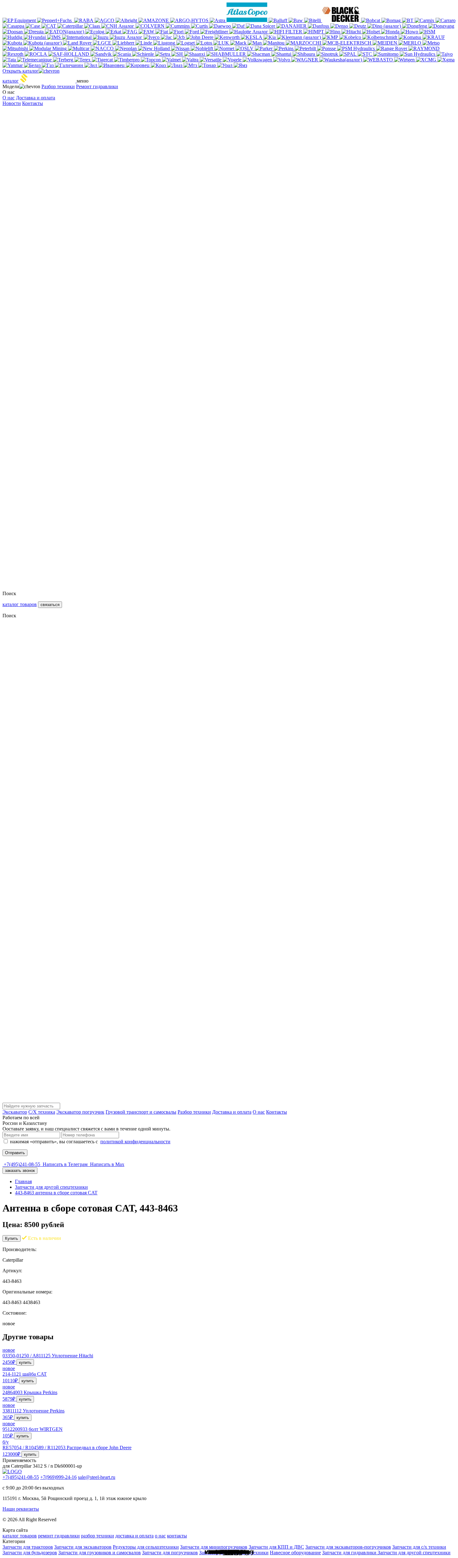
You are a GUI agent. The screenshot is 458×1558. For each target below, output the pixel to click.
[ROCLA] (36, 54)
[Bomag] (391, 20)
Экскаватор (14, 1112)
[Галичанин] (69, 65)
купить (25, 1362)
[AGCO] (105, 20)
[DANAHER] (292, 26)
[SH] (177, 54)
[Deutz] (358, 26)
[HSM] (427, 31)
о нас (160, 1535)
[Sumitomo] (386, 54)
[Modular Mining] (48, 48)
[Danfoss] (319, 26)
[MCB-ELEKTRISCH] (347, 42)
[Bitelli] (313, 20)
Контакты (32, 103)
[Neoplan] (126, 48)
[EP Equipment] (19, 20)
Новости (11, 103)
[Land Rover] (78, 42)
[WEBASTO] (378, 59)
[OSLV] (245, 48)
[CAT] (49, 26)
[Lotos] (204, 42)
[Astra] (218, 20)
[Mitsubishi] (15, 48)
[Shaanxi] (195, 54)
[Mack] (239, 42)
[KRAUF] (433, 37)
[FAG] (130, 31)
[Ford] (192, 31)
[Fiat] (162, 31)
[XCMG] (426, 59)
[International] (77, 37)
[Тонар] (207, 65)
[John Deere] (200, 37)
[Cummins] (178, 26)
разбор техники (97, 1535)
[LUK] (221, 42)
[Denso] (339, 26)
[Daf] (239, 26)
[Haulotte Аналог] (249, 31)
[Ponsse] (327, 48)
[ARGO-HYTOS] (190, 20)
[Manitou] (274, 42)
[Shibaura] (304, 54)
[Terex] (83, 59)
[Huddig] (13, 37)
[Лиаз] (175, 65)
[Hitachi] (351, 31)
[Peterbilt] (306, 48)
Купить (11, 1238)
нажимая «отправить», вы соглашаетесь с (90, 1141)
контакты (177, 1535)
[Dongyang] (441, 26)
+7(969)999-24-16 (58, 1477)
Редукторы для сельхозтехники (146, 1547)
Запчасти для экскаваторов (83, 1547)
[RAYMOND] (424, 48)
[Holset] (371, 31)
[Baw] (296, 20)
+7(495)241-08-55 (20, 1477)
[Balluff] (279, 20)
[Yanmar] (13, 65)
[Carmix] (425, 20)
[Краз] (159, 65)
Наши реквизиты (20, 1509)
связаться (50, 604)
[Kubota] (12, 42)
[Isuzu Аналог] (127, 37)
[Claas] (92, 26)
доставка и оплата (134, 1535)
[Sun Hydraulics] (418, 54)
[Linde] (144, 42)
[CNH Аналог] (118, 26)
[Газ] (48, 65)
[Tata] (9, 59)
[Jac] (167, 37)
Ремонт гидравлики (97, 86)
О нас (8, 97)
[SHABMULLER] (226, 54)
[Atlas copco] (248, 20)
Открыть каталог (20, 71)
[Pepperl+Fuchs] (55, 20)
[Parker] (264, 48)
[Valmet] (172, 59)
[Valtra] (191, 59)
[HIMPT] (314, 31)
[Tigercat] (103, 59)
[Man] (255, 42)
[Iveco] (152, 37)
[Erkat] (114, 31)
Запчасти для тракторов (27, 1547)
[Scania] (122, 54)
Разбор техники (58, 86)
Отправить (15, 1152)
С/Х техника (41, 1112)
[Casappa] (14, 26)
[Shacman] (259, 54)
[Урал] (225, 65)
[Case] (33, 26)
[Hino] (333, 31)
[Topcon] (151, 59)
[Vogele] (233, 59)
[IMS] (54, 37)
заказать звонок (20, 1170)
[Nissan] (181, 48)
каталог (10, 81)
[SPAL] (348, 54)
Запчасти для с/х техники (419, 1547)
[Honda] (391, 31)
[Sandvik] (101, 54)
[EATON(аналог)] (65, 31)
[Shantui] (282, 54)
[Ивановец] (112, 65)
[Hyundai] (35, 37)
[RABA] (84, 20)
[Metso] (431, 42)
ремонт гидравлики (59, 1535)
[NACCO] (103, 48)
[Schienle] (143, 54)
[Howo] (410, 31)
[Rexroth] (13, 54)
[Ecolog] (95, 31)
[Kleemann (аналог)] (299, 37)
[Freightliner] (214, 31)
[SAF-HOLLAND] (69, 54)
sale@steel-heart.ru (96, 1477)
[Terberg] (63, 59)
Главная (23, 1181)
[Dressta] (34, 31)
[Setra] (163, 54)
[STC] (365, 54)
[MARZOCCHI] (304, 42)
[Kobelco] (350, 37)
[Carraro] (446, 20)
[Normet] (225, 48)
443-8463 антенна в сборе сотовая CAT (56, 1192)
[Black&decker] (341, 20)
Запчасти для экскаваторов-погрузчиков (348, 1547)
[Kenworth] (228, 37)
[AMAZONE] (154, 20)
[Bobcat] (371, 20)
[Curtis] (200, 26)
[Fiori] (177, 31)
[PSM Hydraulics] (356, 48)
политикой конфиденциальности (135, 1141)
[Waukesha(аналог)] (341, 59)
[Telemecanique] (35, 59)
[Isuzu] (101, 37)
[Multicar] (79, 48)
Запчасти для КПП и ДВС (276, 1547)
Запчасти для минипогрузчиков (213, 1547)
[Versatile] (211, 59)
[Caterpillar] (70, 26)
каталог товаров (19, 604)
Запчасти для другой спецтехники (51, 1187)
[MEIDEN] (385, 42)
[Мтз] (191, 65)
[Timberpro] (127, 59)
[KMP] (330, 37)
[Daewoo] (220, 26)
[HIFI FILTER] (286, 31)
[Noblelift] (202, 48)
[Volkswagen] (258, 59)
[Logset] (186, 42)
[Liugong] (164, 42)
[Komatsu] (410, 37)
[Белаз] (33, 65)
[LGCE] (102, 42)
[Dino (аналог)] (384, 26)
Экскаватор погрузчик (80, 1112)
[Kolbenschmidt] (380, 37)
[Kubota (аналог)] (43, 42)
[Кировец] (138, 65)
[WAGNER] (305, 59)
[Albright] (127, 20)
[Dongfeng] (415, 26)
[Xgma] (446, 59)
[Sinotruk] (327, 54)
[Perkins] (284, 48)
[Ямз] (240, 65)
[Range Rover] (392, 48)
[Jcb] (179, 37)
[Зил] (91, 65)
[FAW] (147, 31)
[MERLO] (410, 42)
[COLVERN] (151, 26)
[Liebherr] (124, 42)
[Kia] (270, 37)
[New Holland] (154, 48)
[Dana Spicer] (261, 26)
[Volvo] (282, 59)
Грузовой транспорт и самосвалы (141, 1112)
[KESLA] (252, 37)
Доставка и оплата (35, 97)
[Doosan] (13, 31)
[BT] (408, 20)
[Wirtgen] (405, 59)
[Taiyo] (445, 54)
